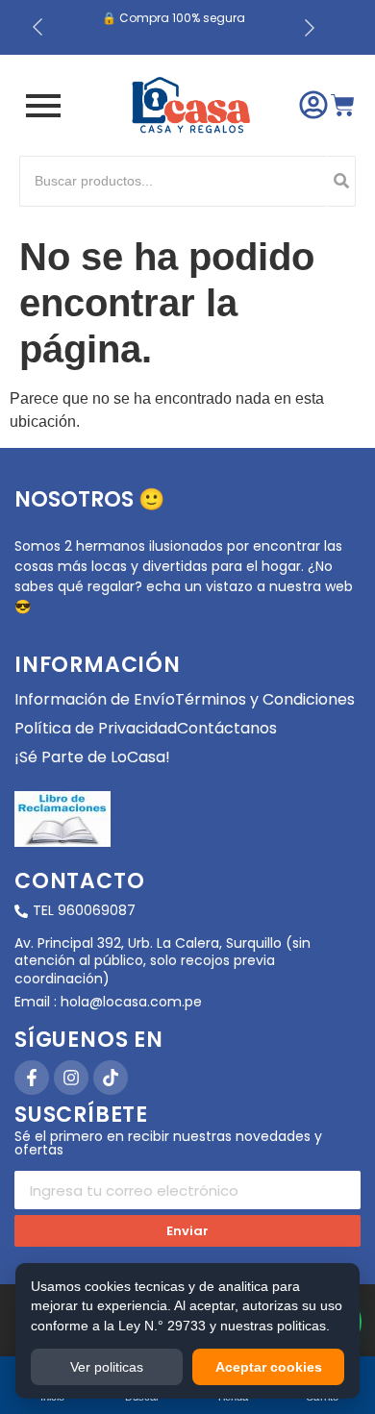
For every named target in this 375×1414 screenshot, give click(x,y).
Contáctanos (227, 728)
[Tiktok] (110, 1077)
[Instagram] (71, 1077)
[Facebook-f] (31, 1077)
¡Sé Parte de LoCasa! (92, 757)
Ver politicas (106, 1367)
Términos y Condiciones (265, 699)
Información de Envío (94, 699)
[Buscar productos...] (341, 181)
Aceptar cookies (268, 1367)
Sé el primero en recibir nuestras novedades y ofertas (168, 1144)
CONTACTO (79, 881)
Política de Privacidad (95, 728)
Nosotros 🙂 (89, 499)
